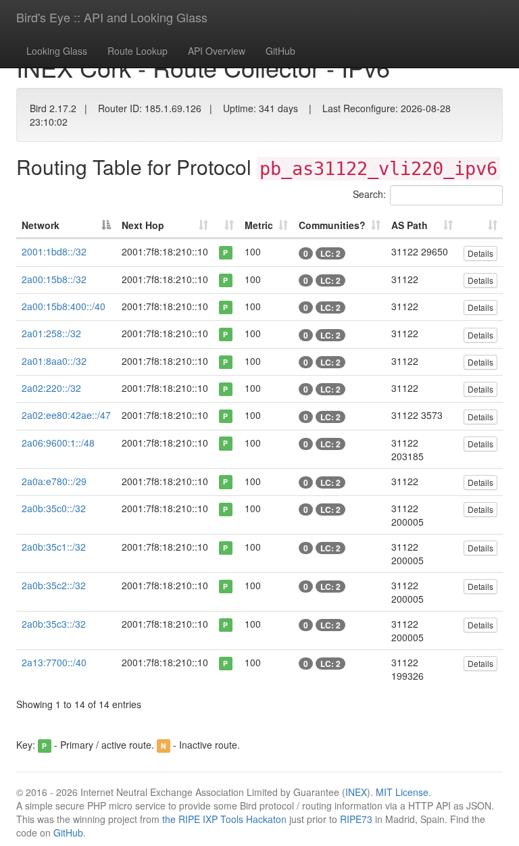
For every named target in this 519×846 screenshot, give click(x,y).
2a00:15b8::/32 (54, 279)
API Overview (216, 50)
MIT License (402, 792)
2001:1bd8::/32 (54, 251)
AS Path (409, 225)
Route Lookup (137, 50)
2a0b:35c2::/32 (54, 585)
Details (480, 253)
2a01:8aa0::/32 (54, 361)
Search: (369, 194)
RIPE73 (356, 819)
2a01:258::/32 (51, 333)
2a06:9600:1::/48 (58, 442)
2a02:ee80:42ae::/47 (66, 415)
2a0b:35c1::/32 (54, 546)
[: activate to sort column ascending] (226, 226)
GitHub (280, 50)
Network (40, 225)
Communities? (332, 225)
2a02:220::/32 (51, 388)
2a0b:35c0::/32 (54, 508)
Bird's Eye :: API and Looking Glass (111, 17)
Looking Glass (56, 50)
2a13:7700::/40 (54, 662)
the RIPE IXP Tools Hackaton (224, 819)
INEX (356, 792)
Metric (259, 225)
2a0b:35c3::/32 (54, 623)
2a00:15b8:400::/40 (63, 306)
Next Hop (143, 225)
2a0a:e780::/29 (54, 481)
